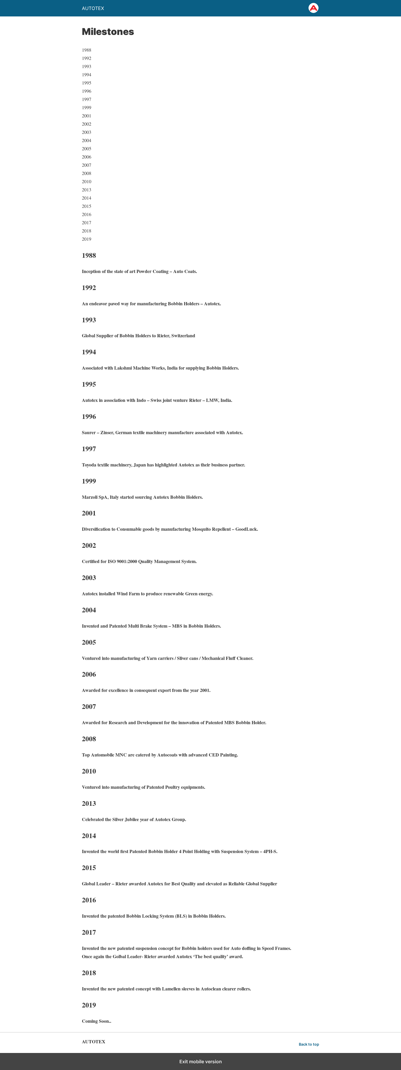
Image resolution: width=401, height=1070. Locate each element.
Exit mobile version (200, 1061)
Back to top (309, 1044)
